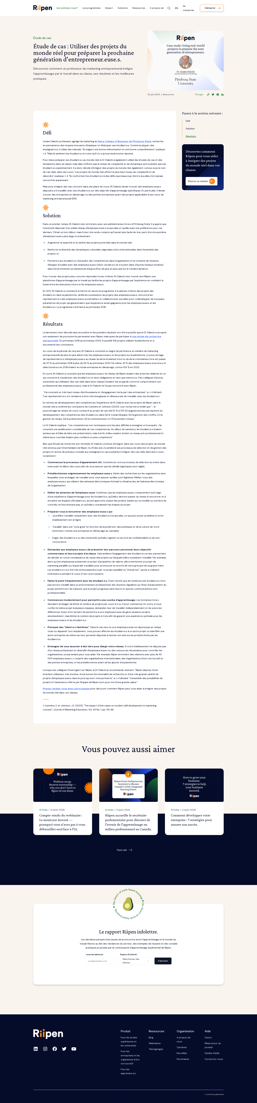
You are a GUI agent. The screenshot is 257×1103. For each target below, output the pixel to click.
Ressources (168, 94)
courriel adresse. (95, 954)
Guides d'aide (212, 1053)
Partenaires (183, 1059)
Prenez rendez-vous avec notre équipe (66, 688)
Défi (188, 121)
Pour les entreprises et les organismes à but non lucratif (130, 1057)
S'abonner (163, 960)
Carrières (182, 1047)
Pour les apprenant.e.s (128, 1071)
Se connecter (188, 8)
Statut (208, 1037)
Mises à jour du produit (213, 1045)
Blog (151, 1037)
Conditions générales (215, 1094)
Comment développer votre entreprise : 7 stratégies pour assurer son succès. (191, 819)
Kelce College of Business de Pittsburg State (124, 141)
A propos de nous (183, 1039)
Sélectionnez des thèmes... (131, 961)
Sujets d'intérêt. (129, 954)
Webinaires (155, 1043)
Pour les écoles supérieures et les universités (129, 1041)
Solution (190, 128)
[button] (67, 8)
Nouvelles (182, 1053)
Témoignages (156, 1049)
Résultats (191, 136)
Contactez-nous (214, 1059)
